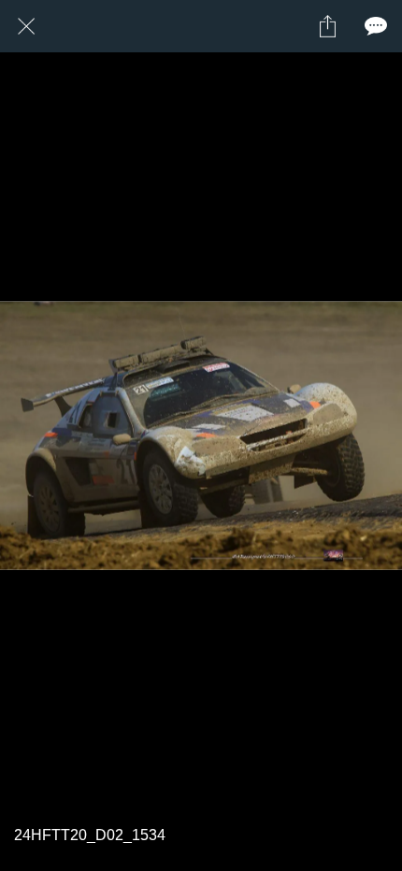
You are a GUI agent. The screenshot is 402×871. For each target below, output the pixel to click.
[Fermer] (26, 26)
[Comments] (375, 26)
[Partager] (327, 26)
